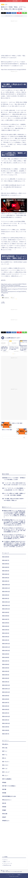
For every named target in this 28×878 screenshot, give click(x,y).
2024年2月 (6, 636)
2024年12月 (7, 602)
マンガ (5, 768)
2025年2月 (6, 595)
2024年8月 (6, 615)
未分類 (3, 4)
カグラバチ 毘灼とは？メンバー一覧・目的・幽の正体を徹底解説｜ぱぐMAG (15, 530)
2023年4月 (6, 671)
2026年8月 (6, 556)
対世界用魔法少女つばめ (10, 796)
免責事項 (18, 874)
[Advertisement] (14, 36)
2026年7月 (6, 560)
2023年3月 (6, 674)
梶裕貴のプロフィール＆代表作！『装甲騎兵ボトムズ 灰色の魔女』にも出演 (14, 478)
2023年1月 (6, 681)
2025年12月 (7, 584)
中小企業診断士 (8, 779)
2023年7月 (6, 661)
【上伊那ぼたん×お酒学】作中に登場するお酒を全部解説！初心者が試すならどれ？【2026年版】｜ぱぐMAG (15, 545)
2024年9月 (6, 612)
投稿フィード (6, 861)
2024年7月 (6, 619)
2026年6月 (6, 563)
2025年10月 (7, 591)
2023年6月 (6, 664)
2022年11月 (7, 688)
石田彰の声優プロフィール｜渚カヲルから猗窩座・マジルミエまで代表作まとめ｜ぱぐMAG (14, 524)
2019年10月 (7, 723)
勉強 (5, 782)
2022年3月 (6, 706)
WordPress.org (7, 865)
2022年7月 (6, 702)
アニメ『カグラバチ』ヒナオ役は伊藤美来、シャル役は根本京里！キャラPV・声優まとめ (14, 489)
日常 (5, 803)
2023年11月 (7, 647)
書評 (5, 810)
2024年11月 (7, 605)
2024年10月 (7, 608)
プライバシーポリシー (11, 874)
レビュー (6, 775)
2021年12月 (7, 716)
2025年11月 (7, 588)
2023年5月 (6, 667)
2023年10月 (7, 650)
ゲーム (5, 754)
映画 (5, 806)
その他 (5, 747)
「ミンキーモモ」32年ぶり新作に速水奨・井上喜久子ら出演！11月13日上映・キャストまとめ (15, 484)
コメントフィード (7, 863)
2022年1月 (6, 713)
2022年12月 (7, 685)
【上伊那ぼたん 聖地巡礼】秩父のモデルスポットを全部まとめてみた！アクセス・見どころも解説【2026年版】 (14, 543)
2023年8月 (6, 657)
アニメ (5, 751)
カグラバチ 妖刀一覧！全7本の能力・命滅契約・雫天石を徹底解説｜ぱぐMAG (15, 537)
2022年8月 (6, 699)
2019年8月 (6, 730)
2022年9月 (6, 695)
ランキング (6, 772)
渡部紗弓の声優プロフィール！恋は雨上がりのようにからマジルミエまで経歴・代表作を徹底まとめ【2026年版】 (14, 512)
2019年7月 (6, 733)
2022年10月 (7, 692)
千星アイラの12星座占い (10, 785)
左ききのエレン (8, 799)
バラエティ (6, 761)
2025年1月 (6, 598)
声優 (5, 789)
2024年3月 (6, 633)
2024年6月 (6, 622)
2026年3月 (6, 574)
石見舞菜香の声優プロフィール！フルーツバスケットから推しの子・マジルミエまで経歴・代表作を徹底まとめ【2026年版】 (14, 521)
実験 (5, 792)
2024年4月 (6, 629)
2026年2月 (6, 577)
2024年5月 (6, 626)
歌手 (5, 817)
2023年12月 (7, 643)
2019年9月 (6, 726)
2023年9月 (6, 654)
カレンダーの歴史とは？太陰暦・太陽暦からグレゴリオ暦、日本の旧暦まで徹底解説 (14, 494)
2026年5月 (6, 567)
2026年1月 (6, 581)
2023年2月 (6, 678)
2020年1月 (6, 720)
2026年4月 (6, 570)
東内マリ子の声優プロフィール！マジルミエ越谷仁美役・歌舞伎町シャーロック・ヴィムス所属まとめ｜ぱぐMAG (14, 514)
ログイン (5, 859)
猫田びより (6, 820)
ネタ (5, 758)
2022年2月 (6, 709)
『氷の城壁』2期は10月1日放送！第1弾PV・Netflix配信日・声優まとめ (14, 499)
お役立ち (6, 744)
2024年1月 (6, 640)
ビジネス (6, 765)
